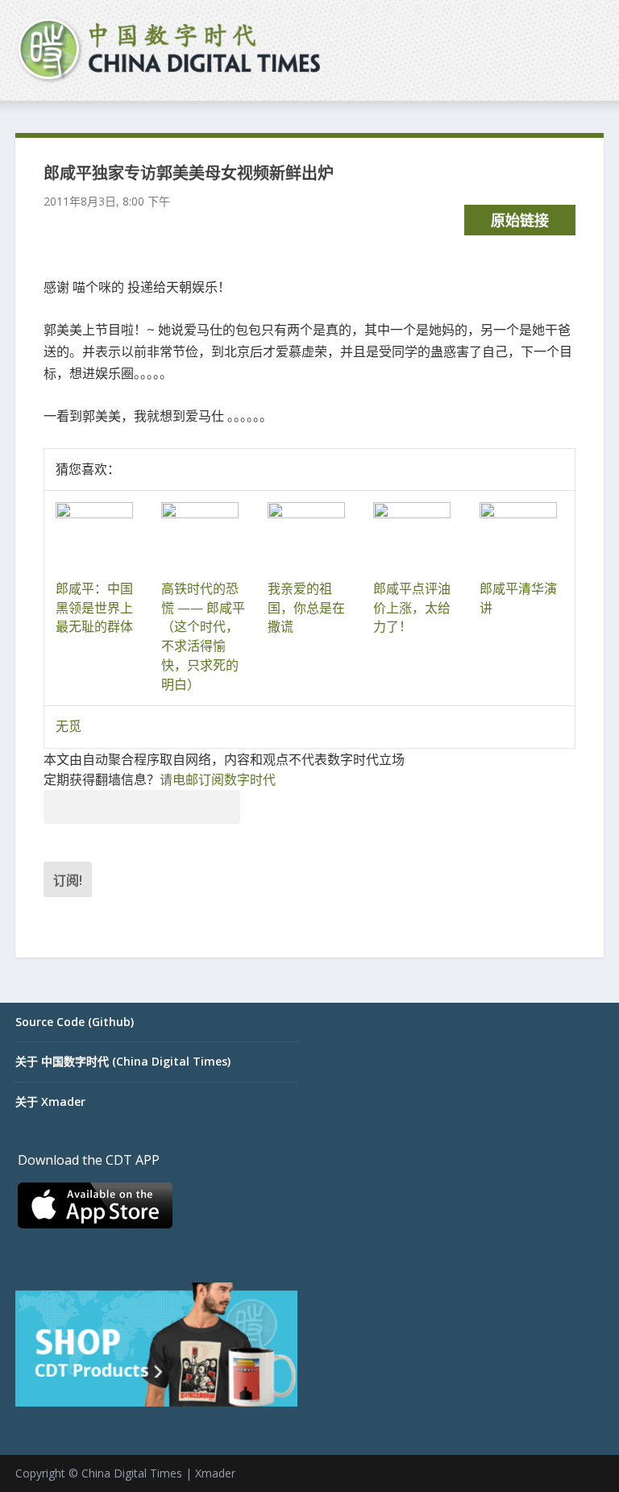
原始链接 (520, 220)
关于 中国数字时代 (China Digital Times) (123, 1061)
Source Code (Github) (74, 1021)
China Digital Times (131, 1473)
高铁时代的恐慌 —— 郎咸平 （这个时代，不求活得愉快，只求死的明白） (203, 636)
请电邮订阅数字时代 (218, 779)
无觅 (68, 726)
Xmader (215, 1473)
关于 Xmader (50, 1101)
